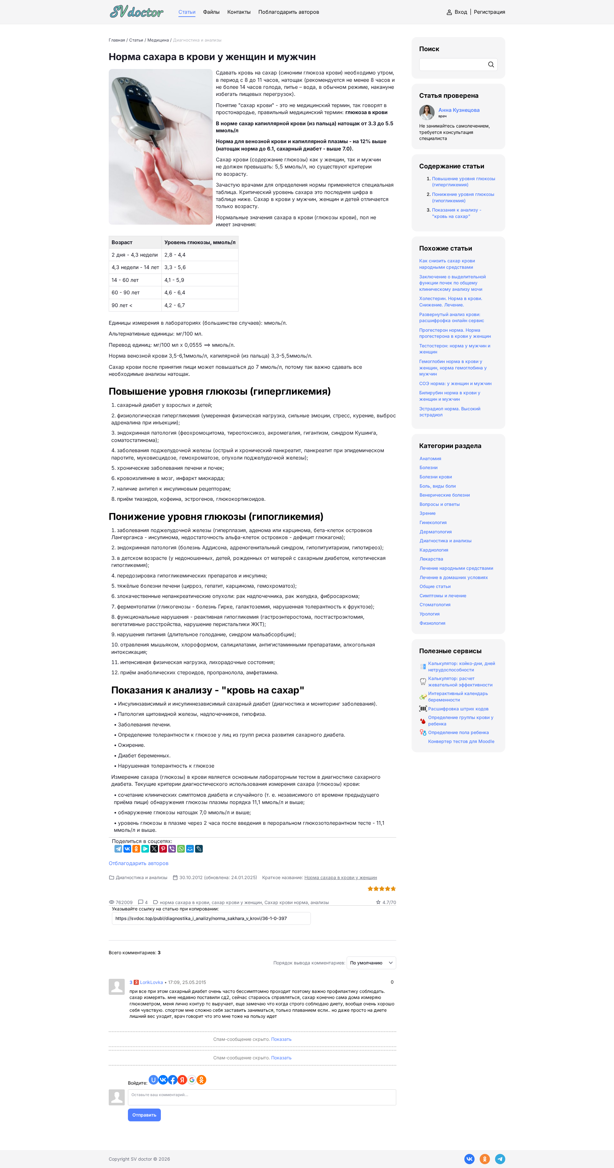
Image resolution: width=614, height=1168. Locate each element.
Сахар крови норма (286, 902)
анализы (320, 902)
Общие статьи (435, 586)
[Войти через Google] (192, 1080)
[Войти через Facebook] (172, 1080)
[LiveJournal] (199, 849)
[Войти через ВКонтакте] (163, 1080)
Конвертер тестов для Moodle (461, 741)
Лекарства (431, 558)
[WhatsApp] (181, 849)
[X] (154, 849)
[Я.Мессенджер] (145, 849)
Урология (430, 613)
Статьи (136, 40)
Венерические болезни (445, 495)
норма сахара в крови (184, 902)
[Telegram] (118, 849)
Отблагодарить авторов (139, 863)
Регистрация (489, 12)
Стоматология (435, 604)
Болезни (428, 467)
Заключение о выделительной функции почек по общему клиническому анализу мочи (452, 283)
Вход (461, 12)
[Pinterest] (163, 849)
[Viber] (172, 849)
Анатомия (430, 458)
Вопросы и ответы (440, 504)
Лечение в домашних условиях (454, 577)
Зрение (428, 513)
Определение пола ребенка (458, 732)
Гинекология (433, 522)
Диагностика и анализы (197, 40)
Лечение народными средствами (456, 568)
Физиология (432, 623)
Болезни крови (436, 476)
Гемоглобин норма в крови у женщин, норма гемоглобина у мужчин (453, 367)
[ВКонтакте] (127, 849)
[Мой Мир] (190, 849)
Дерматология (436, 531)
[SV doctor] (137, 12)
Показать (281, 1039)
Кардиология (434, 550)
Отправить (144, 1115)
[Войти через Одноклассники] (201, 1080)
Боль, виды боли (438, 486)
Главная (117, 40)
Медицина (158, 40)
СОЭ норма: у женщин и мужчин (455, 383)
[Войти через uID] (153, 1080)
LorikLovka (151, 982)
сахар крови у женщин (237, 902)
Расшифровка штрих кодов (458, 708)
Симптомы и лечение (443, 595)
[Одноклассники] (136, 849)
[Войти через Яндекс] (182, 1080)
